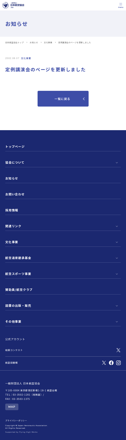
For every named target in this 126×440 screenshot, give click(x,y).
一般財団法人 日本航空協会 (22, 383)
